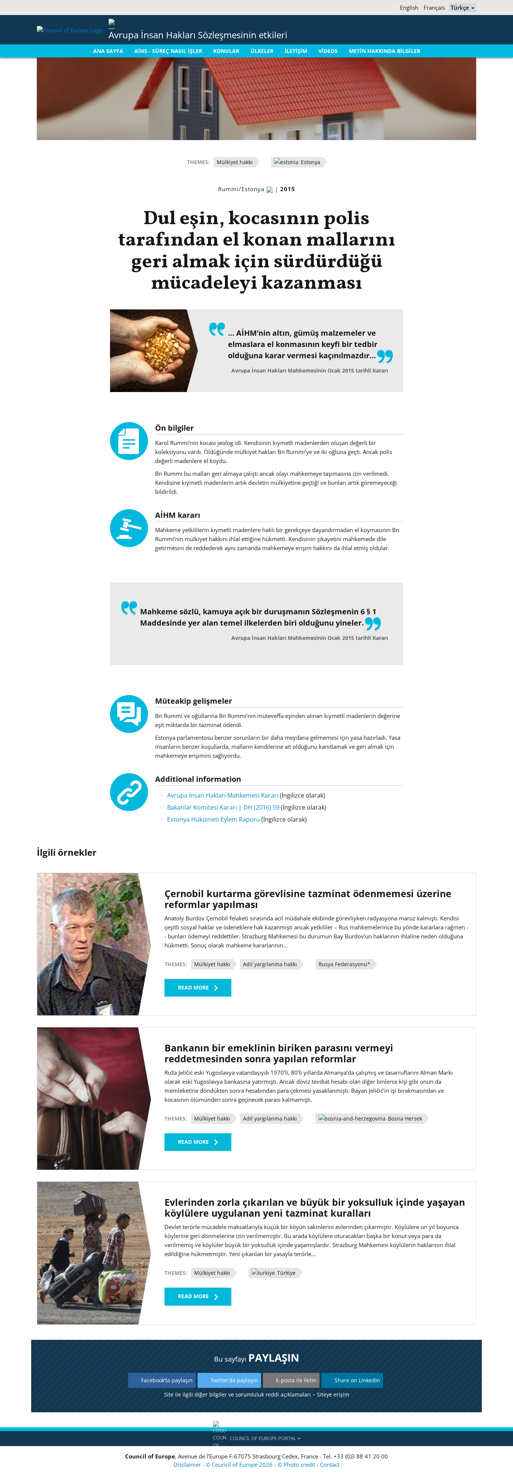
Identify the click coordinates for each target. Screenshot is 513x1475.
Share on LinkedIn (357, 1380)
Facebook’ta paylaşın (167, 1380)
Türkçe (461, 7)
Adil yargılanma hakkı (270, 964)
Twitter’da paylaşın (234, 1380)
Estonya (309, 162)
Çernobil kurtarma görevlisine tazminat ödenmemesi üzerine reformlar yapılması (307, 899)
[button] (256, 1438)
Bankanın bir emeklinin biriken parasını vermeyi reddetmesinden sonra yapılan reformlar (278, 1053)
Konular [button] (226, 50)
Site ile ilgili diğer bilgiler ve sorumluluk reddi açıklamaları (237, 1394)
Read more (193, 987)
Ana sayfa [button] (108, 50)
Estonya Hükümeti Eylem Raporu (213, 819)
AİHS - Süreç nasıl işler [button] (168, 50)
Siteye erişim (333, 1394)
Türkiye (286, 1272)
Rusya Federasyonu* (344, 964)
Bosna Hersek (404, 1118)
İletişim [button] (296, 50)
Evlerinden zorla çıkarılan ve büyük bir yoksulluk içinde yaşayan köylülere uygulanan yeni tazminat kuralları (314, 1207)
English (409, 7)
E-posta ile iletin (296, 1380)
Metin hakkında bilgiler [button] (384, 50)
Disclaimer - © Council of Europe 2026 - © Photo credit (245, 1464)
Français (434, 7)
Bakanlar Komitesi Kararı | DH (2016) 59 (223, 807)
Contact (329, 1464)
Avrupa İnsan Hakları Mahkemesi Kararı (222, 795)
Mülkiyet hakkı (235, 162)
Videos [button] (328, 50)
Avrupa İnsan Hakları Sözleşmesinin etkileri (198, 35)
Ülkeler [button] (261, 50)
